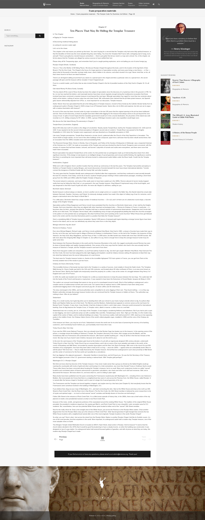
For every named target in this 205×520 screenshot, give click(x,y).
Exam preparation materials (85, 14)
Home (72, 14)
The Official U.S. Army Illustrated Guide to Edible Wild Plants (185, 116)
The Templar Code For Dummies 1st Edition (112, 14)
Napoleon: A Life (179, 98)
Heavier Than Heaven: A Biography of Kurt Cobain (186, 81)
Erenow (91, 516)
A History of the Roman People (184, 133)
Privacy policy (111, 516)
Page (63, 438)
